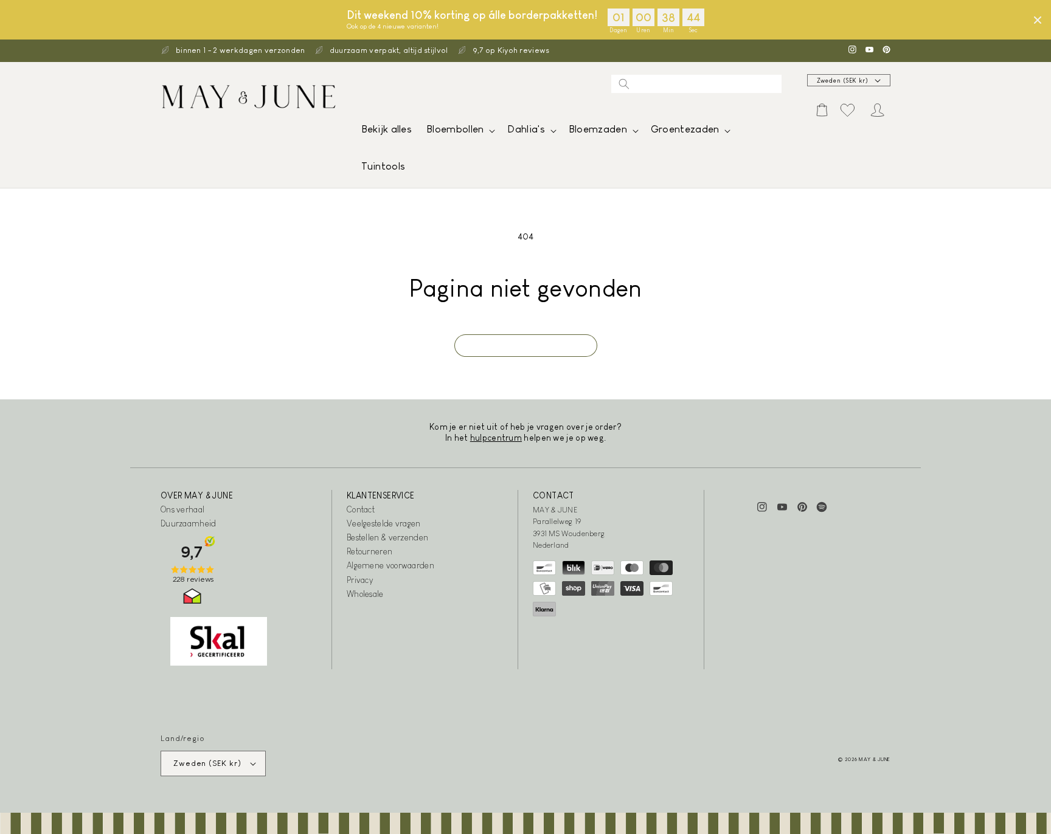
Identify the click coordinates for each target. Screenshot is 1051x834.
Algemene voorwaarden (390, 565)
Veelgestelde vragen (384, 523)
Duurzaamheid (189, 523)
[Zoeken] (624, 84)
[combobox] (696, 84)
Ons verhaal (182, 509)
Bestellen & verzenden (387, 537)
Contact (361, 509)
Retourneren (369, 551)
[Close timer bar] (1037, 20)
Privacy (360, 580)
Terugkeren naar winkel (526, 345)
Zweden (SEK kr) (843, 80)
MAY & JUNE (874, 759)
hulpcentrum (496, 438)
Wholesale (365, 594)
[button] (459, 132)
